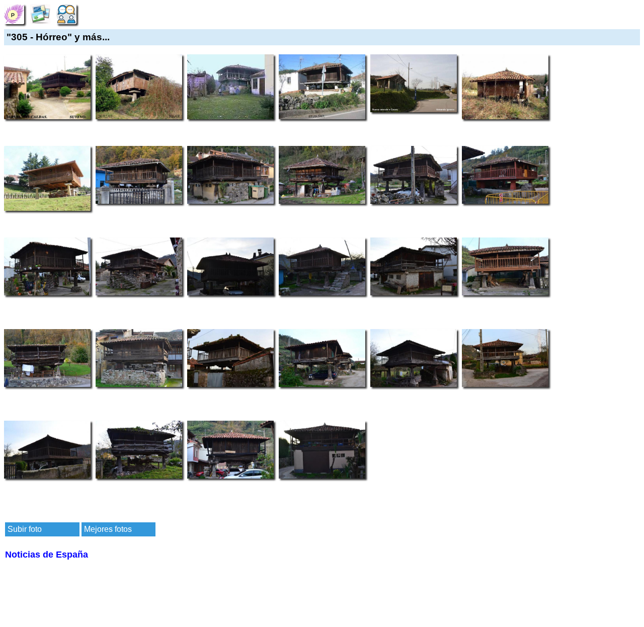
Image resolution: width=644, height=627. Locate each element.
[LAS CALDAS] (14, 13)
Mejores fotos (108, 529)
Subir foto (25, 529)
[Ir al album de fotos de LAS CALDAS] (40, 13)
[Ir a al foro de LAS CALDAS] (66, 13)
